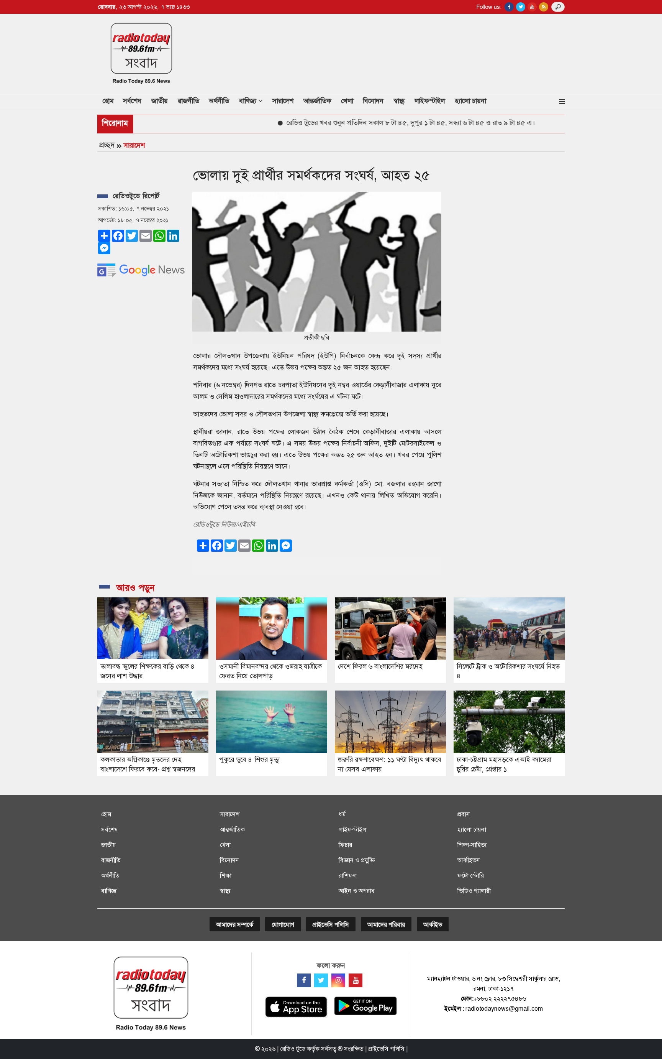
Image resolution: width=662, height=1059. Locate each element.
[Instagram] (338, 980)
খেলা (347, 100)
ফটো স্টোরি (470, 876)
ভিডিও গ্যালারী (474, 891)
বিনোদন (373, 100)
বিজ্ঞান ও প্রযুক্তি (357, 860)
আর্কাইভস (468, 860)
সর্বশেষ (132, 100)
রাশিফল (348, 876)
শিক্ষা (225, 876)
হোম (110, 100)
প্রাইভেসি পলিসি (331, 925)
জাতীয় (159, 100)
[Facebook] (304, 980)
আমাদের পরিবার (386, 925)
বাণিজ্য (109, 891)
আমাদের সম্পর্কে (234, 925)
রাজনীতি (188, 100)
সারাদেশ (282, 100)
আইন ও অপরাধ (357, 891)
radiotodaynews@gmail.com (504, 1009)
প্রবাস (463, 814)
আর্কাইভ (432, 925)
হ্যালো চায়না (470, 100)
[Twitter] (321, 980)
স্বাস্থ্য (399, 100)
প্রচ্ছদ (107, 145)
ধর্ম (342, 814)
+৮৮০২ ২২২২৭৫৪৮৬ (500, 999)
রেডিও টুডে (292, 1049)
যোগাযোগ (283, 925)
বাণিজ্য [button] (248, 100)
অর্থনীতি (219, 100)
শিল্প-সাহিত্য (472, 845)
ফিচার (345, 845)
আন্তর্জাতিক (317, 100)
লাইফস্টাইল (430, 100)
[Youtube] (355, 980)
